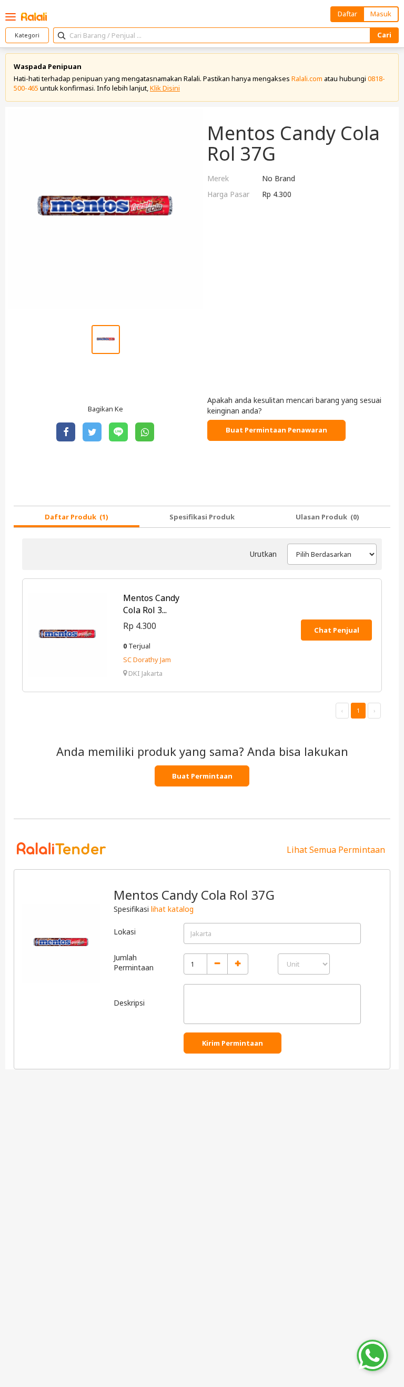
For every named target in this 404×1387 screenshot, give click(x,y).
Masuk (380, 13)
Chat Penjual (336, 630)
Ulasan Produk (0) (327, 517)
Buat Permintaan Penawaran (276, 430)
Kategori (27, 35)
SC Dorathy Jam (147, 659)
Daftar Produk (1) (76, 517)
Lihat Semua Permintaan (336, 849)
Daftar (347, 13)
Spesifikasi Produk (202, 517)
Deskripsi (129, 1003)
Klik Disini (165, 88)
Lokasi (125, 932)
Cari (384, 35)
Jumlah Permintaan (134, 962)
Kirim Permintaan (232, 1043)
